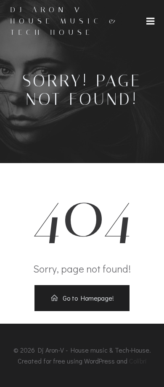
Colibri (138, 360)
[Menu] (150, 21)
